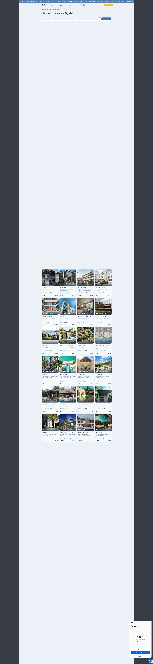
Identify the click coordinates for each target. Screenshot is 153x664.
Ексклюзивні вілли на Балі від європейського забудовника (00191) (84, 435)
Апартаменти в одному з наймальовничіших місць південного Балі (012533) (50, 377)
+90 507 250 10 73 (90, 5)
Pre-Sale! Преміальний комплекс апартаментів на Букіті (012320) (83, 319)
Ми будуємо (61, 5)
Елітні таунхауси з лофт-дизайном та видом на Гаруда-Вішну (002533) (49, 435)
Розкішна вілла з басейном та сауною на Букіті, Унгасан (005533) (67, 406)
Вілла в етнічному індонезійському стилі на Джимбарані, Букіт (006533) (49, 406)
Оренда (56, 5)
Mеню (76, 5)
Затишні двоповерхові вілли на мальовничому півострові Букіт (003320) (67, 319)
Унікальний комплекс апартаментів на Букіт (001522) (67, 435)
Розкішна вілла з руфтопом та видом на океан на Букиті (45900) (67, 290)
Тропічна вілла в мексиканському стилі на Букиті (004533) (85, 406)
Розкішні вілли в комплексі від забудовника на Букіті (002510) (85, 347)
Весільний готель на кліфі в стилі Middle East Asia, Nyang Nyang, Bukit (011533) (67, 377)
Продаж (51, 5)
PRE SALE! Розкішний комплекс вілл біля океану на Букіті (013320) (102, 435)
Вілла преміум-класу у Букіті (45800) (48, 289)
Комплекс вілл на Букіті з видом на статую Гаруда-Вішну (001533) (103, 406)
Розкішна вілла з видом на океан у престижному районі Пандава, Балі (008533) (84, 377)
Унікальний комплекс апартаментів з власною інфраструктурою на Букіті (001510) (102, 347)
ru (99, 5)
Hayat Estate (44, 9)
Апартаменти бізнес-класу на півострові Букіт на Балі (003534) (49, 319)
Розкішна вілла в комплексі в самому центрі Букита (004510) (50, 347)
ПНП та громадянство (68, 5)
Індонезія (50, 9)
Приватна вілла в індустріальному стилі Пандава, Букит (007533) (102, 377)
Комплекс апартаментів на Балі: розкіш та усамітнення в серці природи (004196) (85, 290)
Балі (55, 9)
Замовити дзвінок (108, 5)
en (97, 5)
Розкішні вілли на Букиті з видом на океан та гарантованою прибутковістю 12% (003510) (67, 347)
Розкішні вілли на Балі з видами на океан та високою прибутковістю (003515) (103, 319)
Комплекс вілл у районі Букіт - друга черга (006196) (103, 290)
